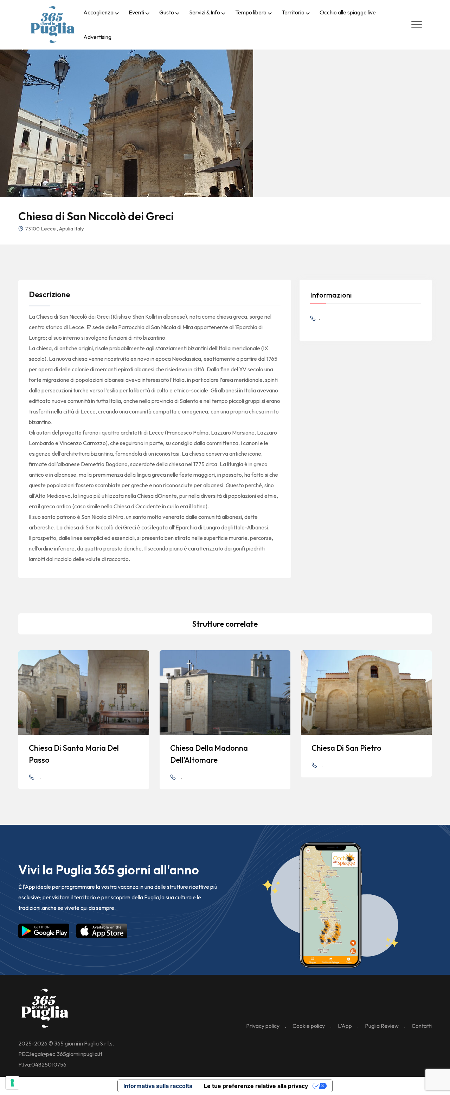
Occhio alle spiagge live (348, 12)
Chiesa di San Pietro (346, 748)
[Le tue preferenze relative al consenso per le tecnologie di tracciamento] (12, 1082)
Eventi (136, 12)
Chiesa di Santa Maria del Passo (74, 754)
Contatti (422, 1025)
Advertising (97, 36)
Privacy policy (262, 1025)
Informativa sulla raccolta (157, 1085)
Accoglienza (98, 12)
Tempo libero (250, 12)
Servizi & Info (204, 12)
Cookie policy (308, 1025)
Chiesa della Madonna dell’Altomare (209, 754)
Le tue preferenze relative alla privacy (256, 1085)
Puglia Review (382, 1025)
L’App (345, 1025)
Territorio (293, 12)
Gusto (166, 12)
